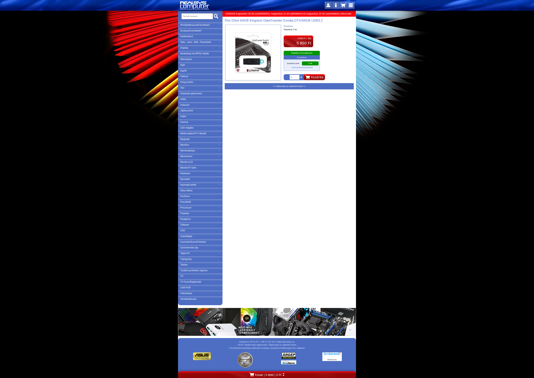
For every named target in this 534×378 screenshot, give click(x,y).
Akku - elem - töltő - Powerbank (195, 42)
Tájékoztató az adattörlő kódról (282, 345)
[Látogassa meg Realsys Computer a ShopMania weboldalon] (288, 363)
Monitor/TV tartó (188, 168)
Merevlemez (186, 156)
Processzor (185, 207)
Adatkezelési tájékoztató (256, 345)
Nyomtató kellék (188, 185)
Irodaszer (185, 105)
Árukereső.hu (332, 359)
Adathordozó (186, 36)
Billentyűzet (186, 59)
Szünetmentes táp (189, 247)
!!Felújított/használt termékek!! (195, 25)
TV (181, 276)
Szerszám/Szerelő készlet (193, 242)
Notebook (185, 173)
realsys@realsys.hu (285, 342)
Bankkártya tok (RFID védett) (194, 53)
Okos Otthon (186, 190)
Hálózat (184, 76)
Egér (182, 65)
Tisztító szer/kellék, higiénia (193, 270)
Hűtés (183, 99)
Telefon (184, 265)
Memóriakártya (187, 150)
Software (184, 225)
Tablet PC (185, 253)
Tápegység (185, 259)
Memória (184, 145)
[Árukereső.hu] (332, 355)
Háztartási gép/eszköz (191, 93)
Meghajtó (185, 139)
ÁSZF (240, 345)
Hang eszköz (186, 82)
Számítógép (186, 236)
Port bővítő (185, 202)
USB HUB (185, 287)
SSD (182, 230)
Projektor (184, 213)
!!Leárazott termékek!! (190, 31)
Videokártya (186, 293)
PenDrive (185, 196)
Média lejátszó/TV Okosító (193, 133)
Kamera (184, 122)
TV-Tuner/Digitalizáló (190, 282)
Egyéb (183, 70)
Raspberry (185, 219)
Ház (182, 88)
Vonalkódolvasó (188, 299)
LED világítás (187, 128)
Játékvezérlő (186, 110)
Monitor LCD (186, 162)
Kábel (183, 116)
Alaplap (184, 48)
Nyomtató (185, 179)
